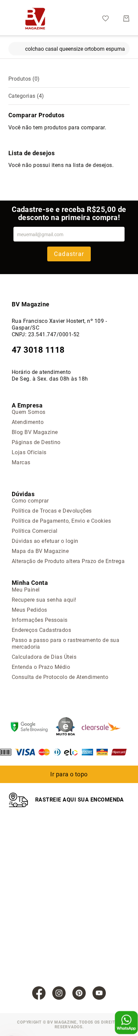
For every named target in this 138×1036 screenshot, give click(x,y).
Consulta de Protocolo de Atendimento (60, 677)
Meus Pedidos (29, 610)
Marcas (21, 462)
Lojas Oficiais (29, 452)
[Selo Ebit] (69, 727)
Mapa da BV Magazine (40, 551)
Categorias (26, 96)
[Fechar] (13, 47)
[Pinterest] (79, 993)
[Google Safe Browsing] (32, 727)
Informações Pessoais (40, 620)
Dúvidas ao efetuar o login (45, 541)
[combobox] (69, 48)
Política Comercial (35, 531)
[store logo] (35, 18)
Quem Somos (29, 412)
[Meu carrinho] (126, 18)
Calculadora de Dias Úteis (44, 657)
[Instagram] (59, 993)
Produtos (24, 79)
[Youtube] (99, 993)
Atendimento (28, 422)
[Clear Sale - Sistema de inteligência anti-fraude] (104, 727)
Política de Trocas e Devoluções (52, 511)
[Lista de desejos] (105, 18)
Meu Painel (26, 590)
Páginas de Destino (36, 442)
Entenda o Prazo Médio (41, 667)
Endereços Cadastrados (41, 630)
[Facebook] (39, 993)
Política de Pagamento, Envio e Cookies (61, 521)
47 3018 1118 (38, 350)
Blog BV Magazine (35, 432)
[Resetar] (124, 47)
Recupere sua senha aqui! (44, 600)
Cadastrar (69, 253)
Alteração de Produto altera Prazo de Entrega (68, 561)
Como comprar (30, 501)
